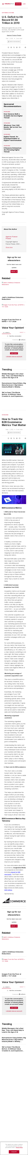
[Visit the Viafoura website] (22, 339)
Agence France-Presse (14, 35)
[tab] (6, 332)
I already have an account (14, 356)
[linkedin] (11, 47)
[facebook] (8, 47)
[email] (19, 47)
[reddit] (17, 47)
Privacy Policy (19, 1147)
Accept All (14, 1151)
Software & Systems (8, 12)
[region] (14, 336)
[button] (3, 4)
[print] (25, 47)
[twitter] (14, 47)
